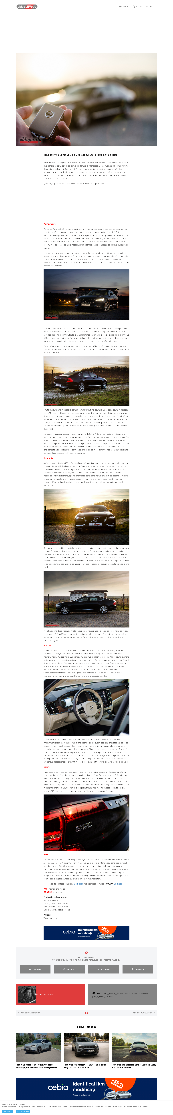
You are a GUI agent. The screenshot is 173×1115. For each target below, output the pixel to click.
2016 (105, 994)
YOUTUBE (37, 969)
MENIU (126, 6)
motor (134, 994)
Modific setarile (23, 1111)
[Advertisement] (86, 30)
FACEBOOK (71, 969)
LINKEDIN (140, 969)
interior (127, 994)
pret (94, 997)
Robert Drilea (48, 994)
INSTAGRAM (106, 969)
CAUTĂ (139, 6)
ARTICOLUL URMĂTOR (143, 1013)
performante (143, 994)
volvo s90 (109, 997)
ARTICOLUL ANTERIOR (30, 1013)
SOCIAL (153, 6)
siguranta (100, 997)
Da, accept (8, 1111)
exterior (120, 994)
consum (112, 994)
